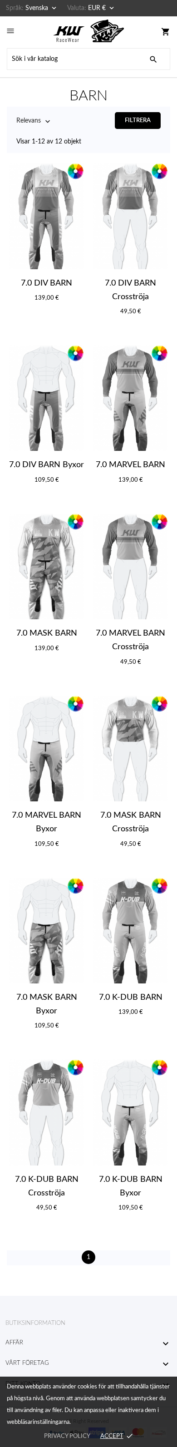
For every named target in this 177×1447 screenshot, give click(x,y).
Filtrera (138, 120)
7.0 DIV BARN (46, 283)
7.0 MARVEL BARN (130, 465)
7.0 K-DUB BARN (130, 997)
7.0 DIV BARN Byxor (46, 465)
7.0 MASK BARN (46, 633)
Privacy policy (67, 1436)
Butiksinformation (35, 1323)
